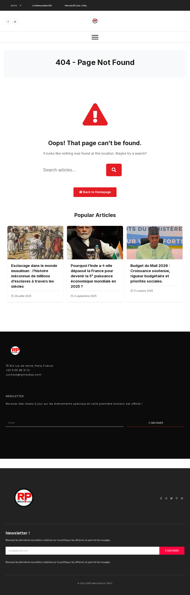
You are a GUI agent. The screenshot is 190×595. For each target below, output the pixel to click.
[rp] (95, 21)
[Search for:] (71, 170)
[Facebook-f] (8, 22)
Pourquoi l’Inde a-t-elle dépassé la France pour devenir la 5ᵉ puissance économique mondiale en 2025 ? (93, 276)
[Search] (114, 170)
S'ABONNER (172, 550)
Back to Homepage (96, 192)
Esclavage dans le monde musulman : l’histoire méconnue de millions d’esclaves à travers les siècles (34, 276)
